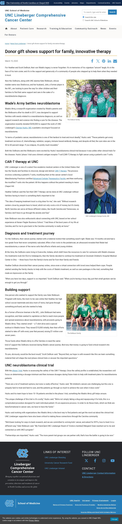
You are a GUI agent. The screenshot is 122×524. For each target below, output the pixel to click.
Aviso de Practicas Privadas (85, 505)
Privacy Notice (34, 520)
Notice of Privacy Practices (63, 505)
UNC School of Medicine (17, 10)
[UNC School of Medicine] (22, 503)
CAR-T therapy (61, 171)
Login (113, 500)
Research (41, 28)
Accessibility (58, 3)
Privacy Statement (100, 500)
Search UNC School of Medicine (96, 20)
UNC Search (116, 3)
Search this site (90, 17)
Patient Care (27, 28)
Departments (91, 3)
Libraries (75, 3)
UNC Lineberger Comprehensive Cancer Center (35, 17)
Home (6, 28)
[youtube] (113, 461)
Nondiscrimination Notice (107, 505)
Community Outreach (86, 28)
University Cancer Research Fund (58, 463)
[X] (86, 461)
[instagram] (104, 461)
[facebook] (95, 461)
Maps (82, 3)
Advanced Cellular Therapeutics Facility (49, 178)
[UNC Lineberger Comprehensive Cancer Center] (22, 461)
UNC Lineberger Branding (55, 457)
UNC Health (75, 500)
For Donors (10, 34)
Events (67, 3)
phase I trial (17, 370)
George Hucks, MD (23, 128)
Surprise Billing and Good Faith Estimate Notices (98, 512)
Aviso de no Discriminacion (106, 508)
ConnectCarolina (104, 3)
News (103, 28)
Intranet (86, 500)
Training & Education (61, 28)
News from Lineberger (18, 43)
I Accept (114, 519)
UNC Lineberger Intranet (55, 468)
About (14, 28)
